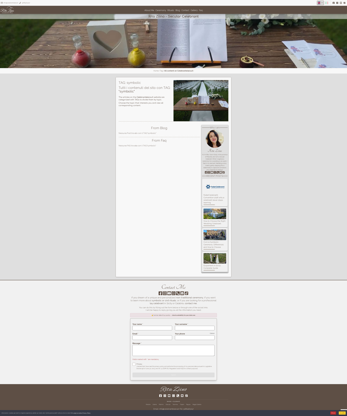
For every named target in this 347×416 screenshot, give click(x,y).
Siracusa (168, 404)
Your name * (137, 324)
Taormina (175, 404)
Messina (148, 404)
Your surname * (181, 324)
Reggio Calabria (197, 404)
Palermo (161, 404)
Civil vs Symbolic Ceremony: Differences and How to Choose (214, 244)
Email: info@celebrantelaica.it (166, 409)
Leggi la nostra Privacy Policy (82, 413)
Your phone (180, 334)
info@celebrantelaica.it (11, 3)
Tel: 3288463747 (187, 409)
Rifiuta (333, 413)
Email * (135, 334)
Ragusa (188, 404)
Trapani (182, 404)
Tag (161, 71)
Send (173, 375)
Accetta (342, 413)
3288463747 (26, 3)
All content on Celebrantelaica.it (178, 71)
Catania (155, 404)
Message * (136, 343)
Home (156, 71)
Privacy (139, 364)
